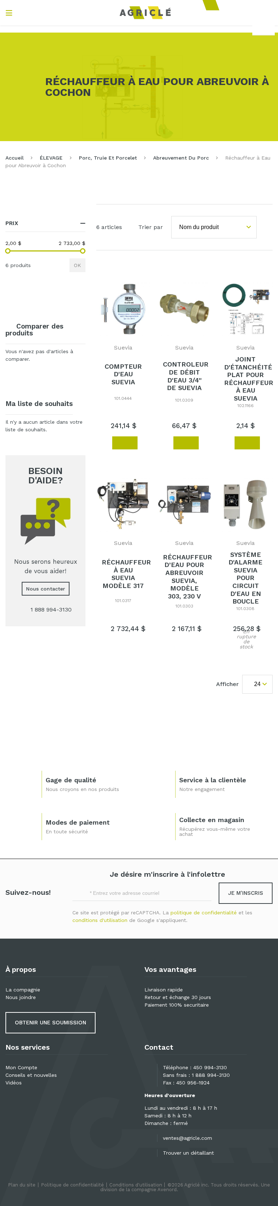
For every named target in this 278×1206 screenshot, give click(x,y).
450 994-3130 (210, 1067)
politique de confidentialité (203, 912)
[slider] (7, 251)
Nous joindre (20, 997)
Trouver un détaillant (188, 1153)
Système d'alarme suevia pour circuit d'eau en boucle (245, 578)
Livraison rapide (163, 990)
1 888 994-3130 (211, 1075)
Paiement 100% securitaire (176, 1005)
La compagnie (22, 990)
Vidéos (13, 1083)
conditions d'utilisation (99, 920)
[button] (102, 442)
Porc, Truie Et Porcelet (108, 158)
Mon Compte (21, 1067)
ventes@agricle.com (187, 1138)
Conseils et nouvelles (31, 1075)
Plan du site (21, 1185)
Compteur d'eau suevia (123, 374)
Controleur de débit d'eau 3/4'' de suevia (185, 376)
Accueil (14, 158)
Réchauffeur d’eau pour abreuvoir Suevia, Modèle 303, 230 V (187, 576)
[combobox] (263, 27)
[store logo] (145, 13)
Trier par (150, 227)
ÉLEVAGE (51, 158)
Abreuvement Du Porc (181, 158)
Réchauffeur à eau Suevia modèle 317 (126, 573)
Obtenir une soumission (50, 1022)
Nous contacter (45, 589)
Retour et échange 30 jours (177, 997)
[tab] (45, 223)
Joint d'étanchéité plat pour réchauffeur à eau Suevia (248, 378)
